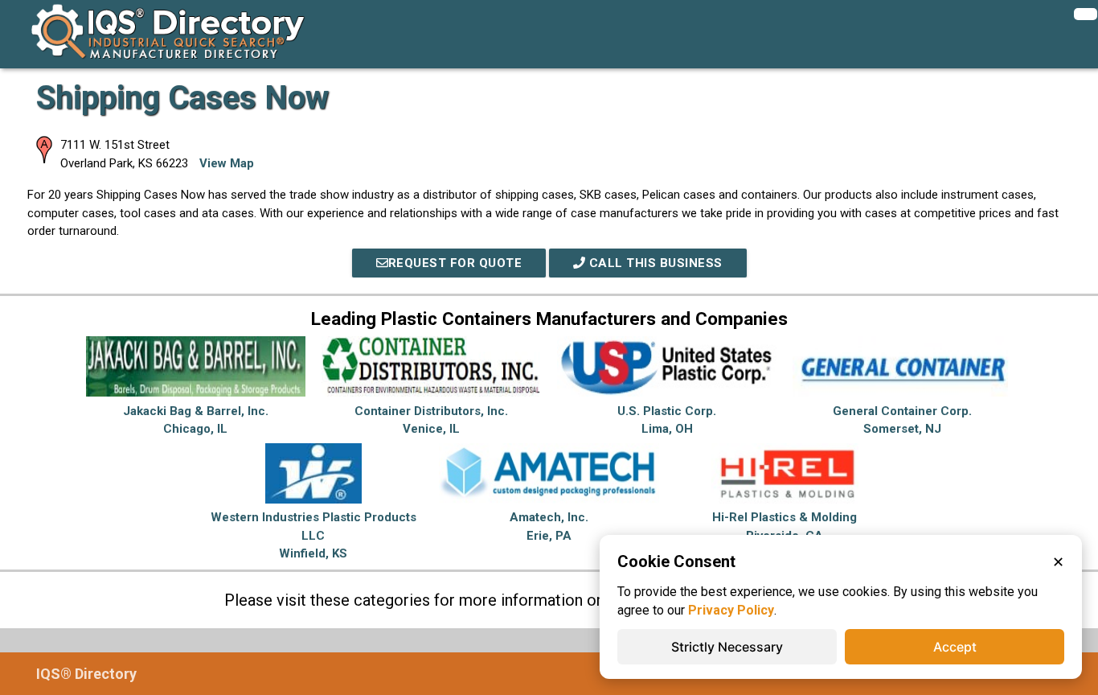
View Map (226, 163)
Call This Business (654, 263)
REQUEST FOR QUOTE (455, 263)
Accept (955, 647)
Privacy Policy (731, 610)
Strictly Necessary (727, 647)
